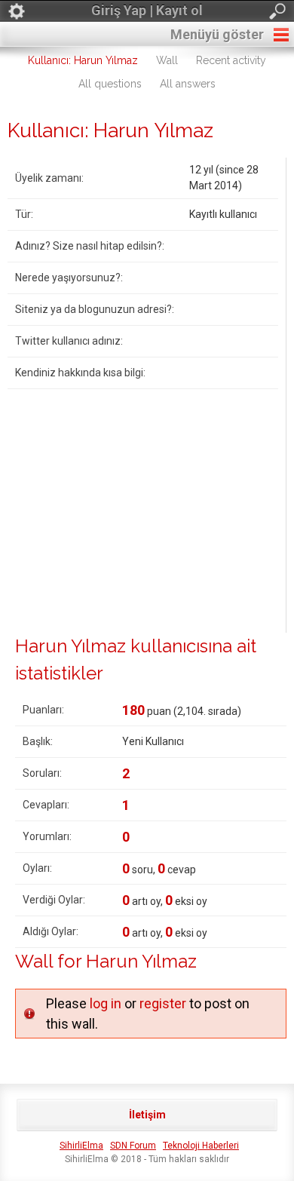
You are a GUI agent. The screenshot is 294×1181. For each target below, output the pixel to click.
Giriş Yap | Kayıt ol (147, 10)
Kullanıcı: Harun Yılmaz (83, 60)
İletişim (147, 1115)
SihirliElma (81, 1145)
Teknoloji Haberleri (201, 1145)
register (162, 1003)
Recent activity (231, 60)
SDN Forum (133, 1145)
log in (105, 1003)
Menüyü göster (217, 34)
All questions (110, 84)
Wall (167, 60)
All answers (188, 84)
